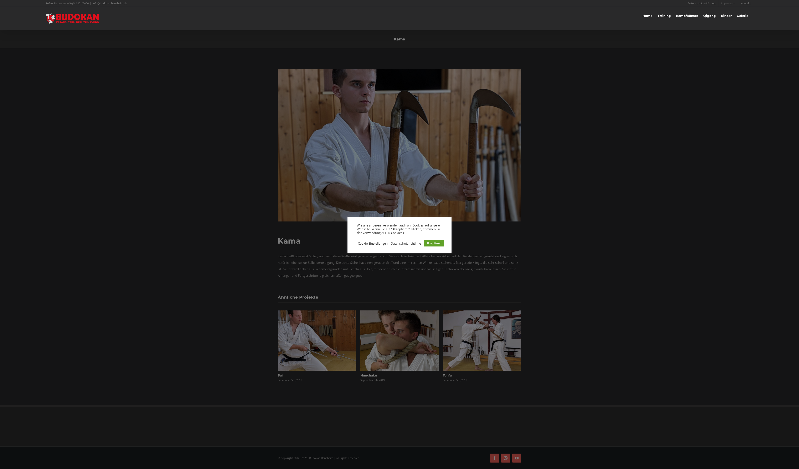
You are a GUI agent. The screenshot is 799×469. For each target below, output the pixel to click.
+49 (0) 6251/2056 (78, 3)
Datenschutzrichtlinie (406, 243)
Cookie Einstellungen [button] (373, 243)
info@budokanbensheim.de (110, 3)
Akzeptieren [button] (434, 243)
